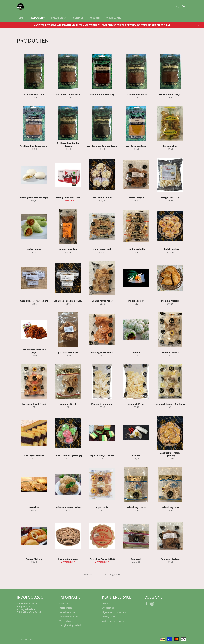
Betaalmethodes (67, 612)
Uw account (108, 607)
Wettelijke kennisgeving (114, 621)
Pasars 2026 (58, 17)
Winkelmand (113, 17)
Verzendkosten (66, 621)
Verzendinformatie (68, 616)
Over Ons (64, 603)
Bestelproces (65, 607)
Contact (78, 17)
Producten (36, 17)
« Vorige (88, 574)
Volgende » (114, 574)
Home (20, 17)
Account (95, 17)
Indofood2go (28, 639)
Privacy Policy (108, 616)
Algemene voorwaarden (114, 612)
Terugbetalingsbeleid (70, 625)
